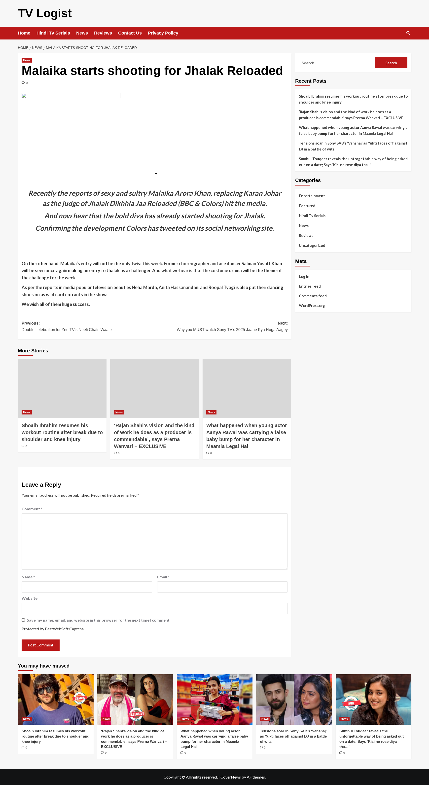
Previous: (67, 326)
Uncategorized (312, 245)
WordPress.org (312, 305)
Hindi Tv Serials (53, 33)
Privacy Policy (163, 33)
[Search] (408, 33)
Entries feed (310, 286)
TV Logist (45, 13)
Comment (32, 508)
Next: (232, 326)
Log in (304, 276)
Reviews (103, 33)
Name (28, 576)
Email (163, 576)
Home (24, 33)
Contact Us (130, 33)
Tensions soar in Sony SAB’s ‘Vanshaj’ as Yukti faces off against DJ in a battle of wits (353, 146)
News (82, 33)
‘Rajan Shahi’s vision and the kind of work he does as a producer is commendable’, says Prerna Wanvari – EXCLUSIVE (351, 115)
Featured (307, 205)
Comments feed (313, 295)
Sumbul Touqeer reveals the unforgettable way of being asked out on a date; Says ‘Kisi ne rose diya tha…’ (353, 161)
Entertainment (312, 195)
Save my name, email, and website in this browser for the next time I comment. (99, 620)
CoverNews (230, 777)
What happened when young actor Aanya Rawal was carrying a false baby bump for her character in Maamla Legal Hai (353, 130)
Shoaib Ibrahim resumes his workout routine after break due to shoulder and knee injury (62, 432)
